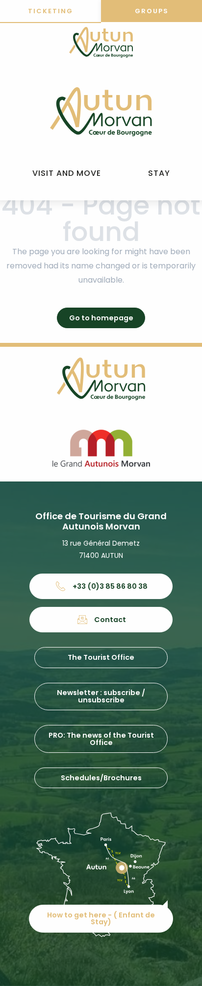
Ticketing (50, 11)
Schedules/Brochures (101, 778)
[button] (67, 173)
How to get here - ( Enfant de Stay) (101, 918)
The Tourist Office (101, 657)
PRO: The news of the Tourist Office (101, 738)
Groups (152, 11)
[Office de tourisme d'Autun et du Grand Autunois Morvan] (101, 111)
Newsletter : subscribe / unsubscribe (101, 696)
